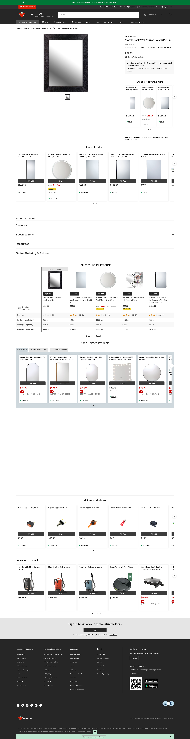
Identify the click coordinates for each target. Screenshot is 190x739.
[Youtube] (31, 705)
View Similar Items (164, 47)
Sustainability (74, 682)
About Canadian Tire (76, 654)
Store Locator (21, 654)
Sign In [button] (95, 630)
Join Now (113, 635)
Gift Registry (47, 674)
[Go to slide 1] (67, 97)
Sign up (134, 658)
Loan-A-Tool (47, 682)
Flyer (46, 22)
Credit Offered (107, 7)
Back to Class (108, 22)
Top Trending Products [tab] (58, 350)
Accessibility (101, 666)
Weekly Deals (61, 22)
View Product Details (148, 47)
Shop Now (112, 2)
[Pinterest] (36, 705)
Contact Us (20, 682)
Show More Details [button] (94, 336)
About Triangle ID (75, 658)
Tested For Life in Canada (77, 674)
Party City (122, 22)
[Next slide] (173, 2)
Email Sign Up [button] (121, 7)
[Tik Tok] (40, 705)
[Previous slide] (17, 2)
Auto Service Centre (50, 658)
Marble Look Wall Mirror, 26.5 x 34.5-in (148, 39)
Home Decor (35, 28)
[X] (22, 705)
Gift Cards (46, 670)
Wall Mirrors (47, 28)
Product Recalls (21, 674)
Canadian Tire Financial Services (53, 654)
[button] (136, 14)
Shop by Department (29, 22)
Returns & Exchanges (23, 670)
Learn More (134, 673)
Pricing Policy (101, 670)
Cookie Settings (21, 686)
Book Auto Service (137, 22)
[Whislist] (162, 15)
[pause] (23, 2)
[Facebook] (18, 705)
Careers (72, 666)
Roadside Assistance (50, 666)
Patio (88, 22)
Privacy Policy (101, 654)
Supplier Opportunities (77, 689)
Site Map (99, 662)
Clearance (77, 22)
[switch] (21, 308)
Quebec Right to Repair (104, 674)
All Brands (73, 670)
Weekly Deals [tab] (22, 350)
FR (171, 7)
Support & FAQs (21, 658)
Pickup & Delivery (22, 666)
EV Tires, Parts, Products (51, 662)
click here (133, 139)
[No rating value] (129, 47)
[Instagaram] (27, 705)
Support (132, 7)
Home (18, 28)
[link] (131, 47)
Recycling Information (76, 686)
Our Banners (74, 662)
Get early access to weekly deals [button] (94, 737)
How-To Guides (48, 686)
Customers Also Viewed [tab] (38, 350)
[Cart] (170, 15)
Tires (97, 22)
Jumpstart (73, 678)
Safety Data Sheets (22, 678)
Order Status (151, 14)
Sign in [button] (166, 7)
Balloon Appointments (50, 678)
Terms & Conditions (103, 658)
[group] (60, 188)
